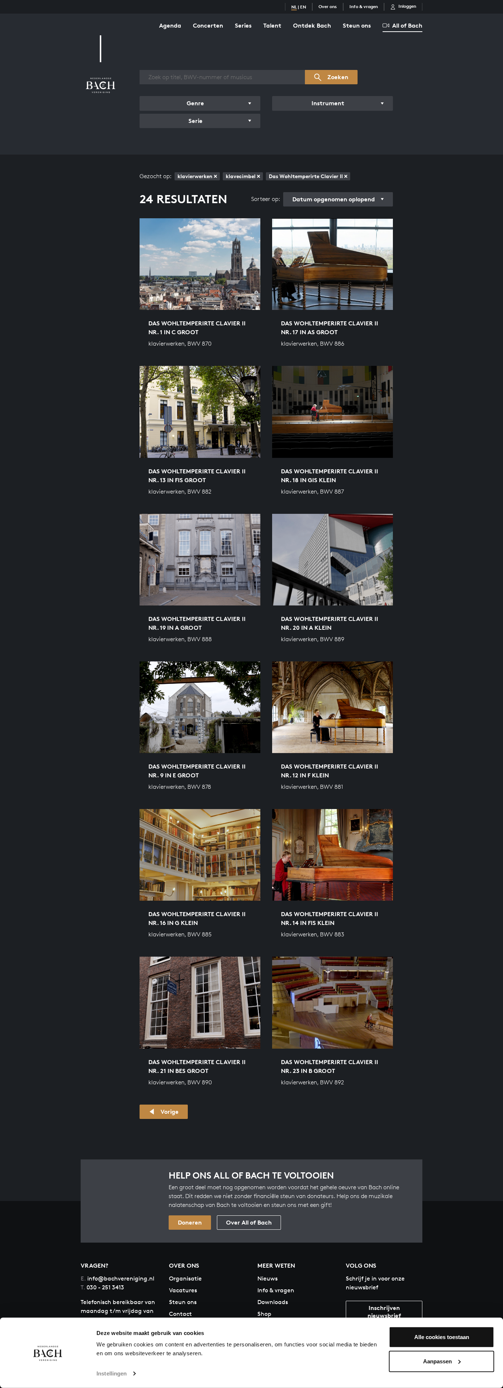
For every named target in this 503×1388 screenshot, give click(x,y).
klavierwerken (194, 176)
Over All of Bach (249, 1222)
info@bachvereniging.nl (117, 1278)
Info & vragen (363, 6)
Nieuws (267, 1278)
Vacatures (183, 1290)
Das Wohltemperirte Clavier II (306, 176)
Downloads (272, 1302)
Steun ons (357, 25)
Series (243, 25)
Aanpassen (437, 1361)
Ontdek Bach (312, 25)
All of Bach (407, 25)
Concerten (208, 25)
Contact (180, 1313)
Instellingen (111, 1373)
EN (303, 7)
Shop (264, 1313)
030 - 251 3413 (102, 1287)
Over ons (328, 6)
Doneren (190, 1222)
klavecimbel (241, 176)
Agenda (170, 25)
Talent (272, 25)
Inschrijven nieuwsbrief (384, 1311)
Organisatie (185, 1278)
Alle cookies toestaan (441, 1337)
